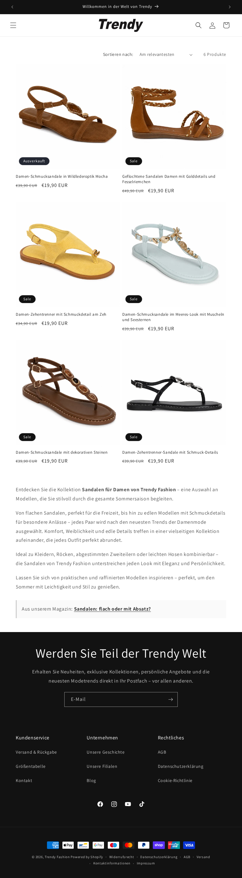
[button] (13, 25)
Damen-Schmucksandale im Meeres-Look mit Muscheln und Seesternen (173, 317)
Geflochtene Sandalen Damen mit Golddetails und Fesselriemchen (169, 179)
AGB (162, 752)
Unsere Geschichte (105, 752)
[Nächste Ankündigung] (230, 7)
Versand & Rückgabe (36, 752)
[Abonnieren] (170, 699)
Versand (203, 857)
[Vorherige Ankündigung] (12, 7)
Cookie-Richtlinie (175, 780)
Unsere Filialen (102, 766)
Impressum (146, 863)
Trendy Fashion (57, 857)
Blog (91, 780)
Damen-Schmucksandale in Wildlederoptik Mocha (62, 176)
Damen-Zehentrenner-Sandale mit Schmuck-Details (170, 452)
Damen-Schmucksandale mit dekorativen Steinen (61, 452)
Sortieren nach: (118, 54)
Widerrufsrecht (121, 857)
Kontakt (24, 780)
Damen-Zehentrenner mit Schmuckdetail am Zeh (61, 314)
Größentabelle (31, 766)
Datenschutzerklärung (181, 766)
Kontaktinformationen (111, 863)
